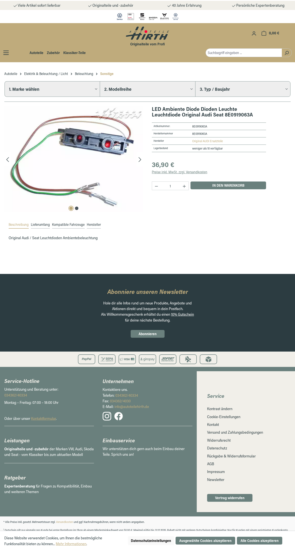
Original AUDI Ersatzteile (207, 141)
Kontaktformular (43, 418)
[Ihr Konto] (254, 33)
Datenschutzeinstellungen (151, 540)
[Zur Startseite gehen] (147, 33)
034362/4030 (120, 400)
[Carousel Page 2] (76, 208)
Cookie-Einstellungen (223, 416)
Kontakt (213, 424)
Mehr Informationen (71, 543)
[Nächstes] (140, 159)
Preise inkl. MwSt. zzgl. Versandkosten (179, 172)
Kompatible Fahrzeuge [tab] (68, 224)
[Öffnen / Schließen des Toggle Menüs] (6, 53)
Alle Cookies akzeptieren (260, 540)
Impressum (216, 471)
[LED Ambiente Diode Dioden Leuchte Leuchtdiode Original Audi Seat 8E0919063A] (73, 159)
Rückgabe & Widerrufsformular (231, 456)
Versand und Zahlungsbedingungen (235, 432)
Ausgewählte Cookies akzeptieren (205, 540)
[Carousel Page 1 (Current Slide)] (71, 208)
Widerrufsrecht (219, 440)
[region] (73, 159)
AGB (210, 463)
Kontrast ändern (219, 408)
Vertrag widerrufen (229, 497)
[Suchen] (287, 52)
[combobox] (244, 52)
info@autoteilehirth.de (131, 406)
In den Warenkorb (228, 185)
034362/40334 (15, 395)
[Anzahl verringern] (156, 186)
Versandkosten (64, 522)
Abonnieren (148, 333)
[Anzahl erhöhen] (184, 186)
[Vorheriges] (7, 159)
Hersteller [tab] (94, 224)
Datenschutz (217, 448)
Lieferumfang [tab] (40, 224)
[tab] (19, 225)
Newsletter (215, 479)
